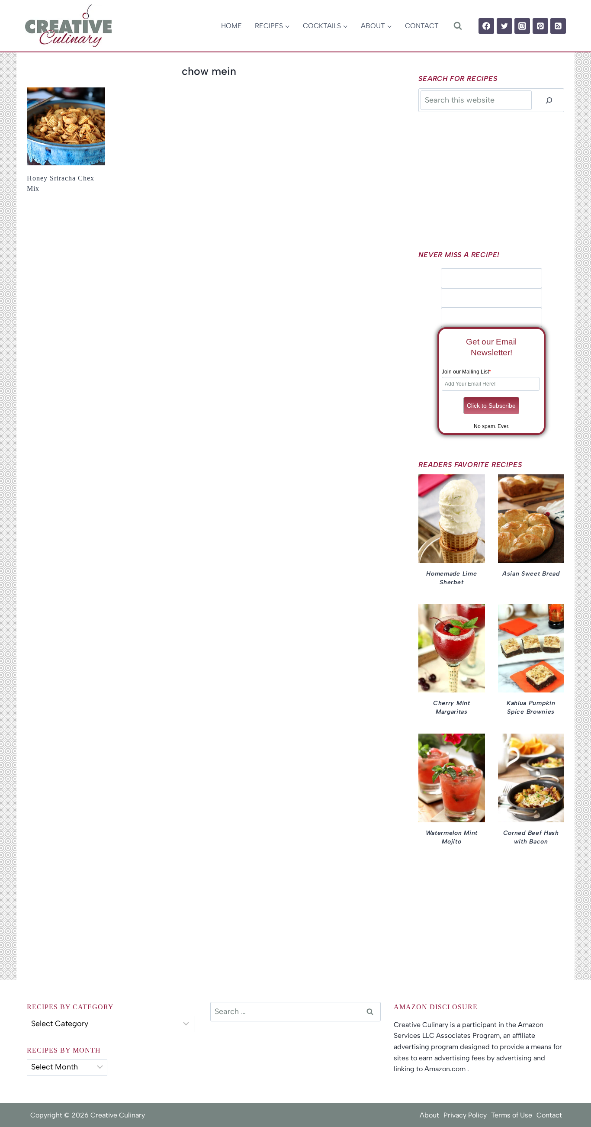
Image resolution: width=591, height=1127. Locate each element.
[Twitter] (504, 26)
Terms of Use (511, 1115)
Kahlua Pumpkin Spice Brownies (531, 707)
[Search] (549, 100)
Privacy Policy (465, 1115)
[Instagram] (522, 26)
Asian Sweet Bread (531, 573)
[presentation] (66, 126)
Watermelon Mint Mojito (452, 837)
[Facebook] (486, 26)
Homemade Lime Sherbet (451, 578)
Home (231, 26)
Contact (422, 26)
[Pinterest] (540, 26)
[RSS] (558, 26)
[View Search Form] (458, 26)
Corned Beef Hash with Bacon (531, 837)
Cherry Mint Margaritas (451, 707)
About (429, 1115)
